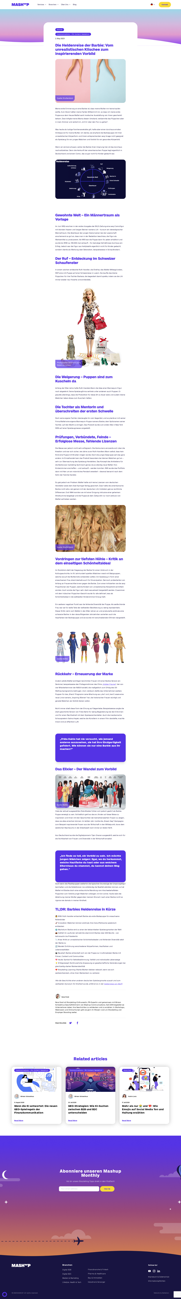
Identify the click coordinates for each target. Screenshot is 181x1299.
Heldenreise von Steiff (113, 984)
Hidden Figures (109, 684)
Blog (74, 4)
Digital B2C (66, 1274)
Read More (18, 1120)
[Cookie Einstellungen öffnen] (4, 1294)
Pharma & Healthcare (97, 1274)
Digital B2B (66, 1270)
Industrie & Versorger (96, 1282)
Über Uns (64, 4)
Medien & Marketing (70, 1278)
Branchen (52, 4)
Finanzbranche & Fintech (98, 1269)
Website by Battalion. (161, 1293)
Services (40, 4)
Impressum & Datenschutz (158, 1277)
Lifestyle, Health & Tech (71, 1282)
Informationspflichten (156, 1281)
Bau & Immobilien (95, 1278)
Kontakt (165, 4)
